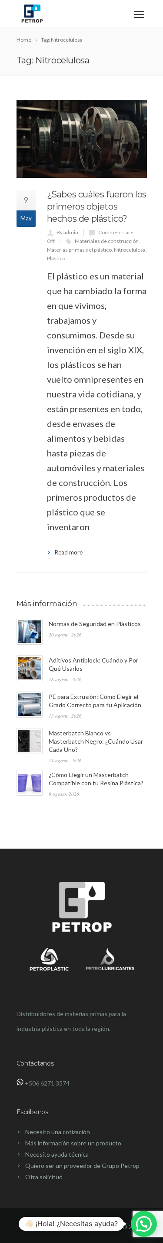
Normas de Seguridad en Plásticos (95, 623)
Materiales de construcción (107, 241)
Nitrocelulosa (130, 249)
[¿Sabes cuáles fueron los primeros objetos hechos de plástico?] (82, 139)
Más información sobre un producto (73, 1143)
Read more (69, 552)
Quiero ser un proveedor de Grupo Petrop (82, 1165)
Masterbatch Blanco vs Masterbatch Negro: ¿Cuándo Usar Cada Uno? (96, 741)
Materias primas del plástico (79, 249)
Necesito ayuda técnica (57, 1154)
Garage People (100, 1226)
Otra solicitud (44, 1177)
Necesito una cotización (57, 1131)
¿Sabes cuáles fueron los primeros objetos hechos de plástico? (96, 206)
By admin (67, 232)
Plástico (56, 258)
